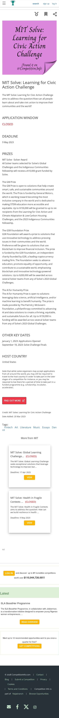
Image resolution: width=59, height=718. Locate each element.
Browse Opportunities (39, 694)
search (36, 3)
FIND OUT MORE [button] (13, 400)
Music (36, 427)
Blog (7, 679)
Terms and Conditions (18, 689)
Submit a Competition (24, 679)
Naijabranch (17, 694)
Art (16, 427)
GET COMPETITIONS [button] (29, 645)
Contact (39, 675)
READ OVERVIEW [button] (30, 622)
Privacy (43, 679)
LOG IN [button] (9, 573)
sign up (46, 3)
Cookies (11, 684)
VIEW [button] (29, 477)
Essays (46, 427)
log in (54, 3)
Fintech (8, 427)
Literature (25, 427)
